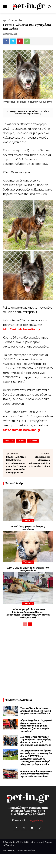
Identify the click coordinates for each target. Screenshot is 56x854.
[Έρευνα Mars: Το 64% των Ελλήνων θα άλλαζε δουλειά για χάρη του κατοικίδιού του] (10, 711)
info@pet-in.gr (35, 820)
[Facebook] (6, 41)
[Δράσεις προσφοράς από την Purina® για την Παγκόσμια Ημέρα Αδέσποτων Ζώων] (10, 774)
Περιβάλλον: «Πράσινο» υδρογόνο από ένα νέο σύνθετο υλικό (39, 461)
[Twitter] (13, 41)
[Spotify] (32, 828)
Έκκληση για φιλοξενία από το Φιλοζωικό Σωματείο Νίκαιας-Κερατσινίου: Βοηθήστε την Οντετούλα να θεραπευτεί (27, 613)
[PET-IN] (29, 6)
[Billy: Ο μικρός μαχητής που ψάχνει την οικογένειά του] (28, 546)
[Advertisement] (28, 664)
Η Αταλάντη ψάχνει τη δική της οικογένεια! (28, 528)
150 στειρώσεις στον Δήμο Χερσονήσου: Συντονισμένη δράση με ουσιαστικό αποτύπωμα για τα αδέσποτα (35, 740)
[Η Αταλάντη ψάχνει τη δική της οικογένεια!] (28, 505)
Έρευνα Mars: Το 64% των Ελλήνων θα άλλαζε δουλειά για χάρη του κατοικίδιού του (35, 711)
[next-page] (30, 624)
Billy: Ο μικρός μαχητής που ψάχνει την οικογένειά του (28, 569)
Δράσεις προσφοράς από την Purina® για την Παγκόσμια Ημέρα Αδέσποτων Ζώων (36, 774)
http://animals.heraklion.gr (21, 329)
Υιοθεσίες (17, 20)
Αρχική (6, 20)
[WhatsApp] (27, 41)
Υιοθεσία (33, 440)
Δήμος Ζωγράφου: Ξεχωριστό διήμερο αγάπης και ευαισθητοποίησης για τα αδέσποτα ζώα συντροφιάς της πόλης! (36, 726)
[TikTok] (40, 828)
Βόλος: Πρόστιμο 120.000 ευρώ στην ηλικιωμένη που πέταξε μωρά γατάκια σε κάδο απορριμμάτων (16, 464)
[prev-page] (25, 624)
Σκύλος (21, 440)
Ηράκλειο (9, 440)
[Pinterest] (20, 41)
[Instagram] (24, 828)
